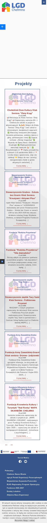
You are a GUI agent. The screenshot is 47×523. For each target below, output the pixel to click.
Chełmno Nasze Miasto (16, 474)
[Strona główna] (13, 39)
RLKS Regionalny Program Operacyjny (23, 484)
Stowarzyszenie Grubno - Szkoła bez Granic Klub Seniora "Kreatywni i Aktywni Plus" (22, 195)
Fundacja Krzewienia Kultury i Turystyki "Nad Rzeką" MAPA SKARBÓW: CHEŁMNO (22, 408)
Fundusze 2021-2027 (15, 488)
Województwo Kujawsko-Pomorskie (22, 481)
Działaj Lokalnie (13, 491)
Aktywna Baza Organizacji (18, 495)
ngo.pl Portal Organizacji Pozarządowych (24, 477)
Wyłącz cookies (28, 520)
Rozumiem (18, 520)
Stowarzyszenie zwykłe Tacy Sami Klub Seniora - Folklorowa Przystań (22, 300)
